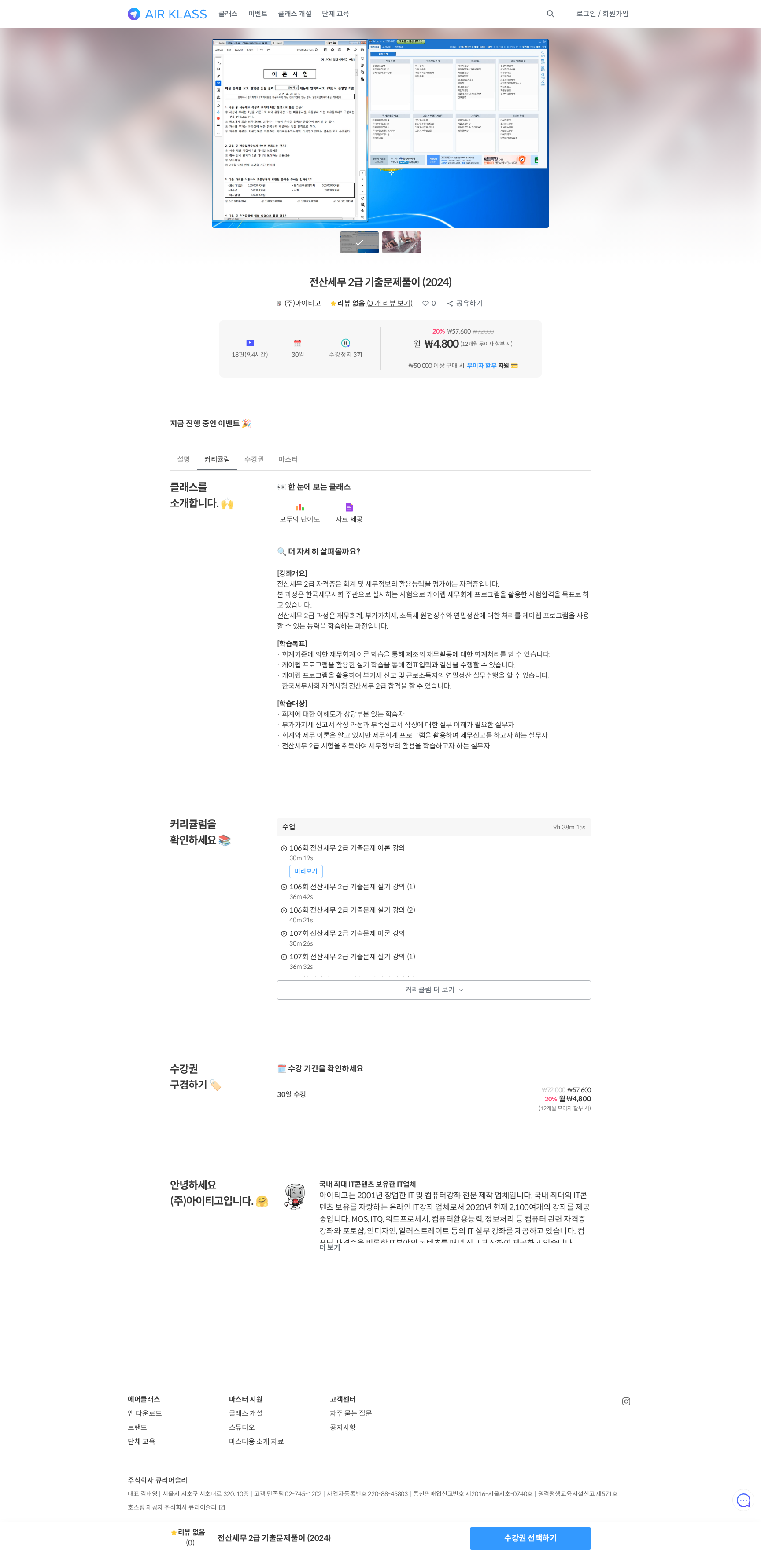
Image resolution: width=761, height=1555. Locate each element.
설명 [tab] (183, 459)
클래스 (228, 13)
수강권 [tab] (254, 459)
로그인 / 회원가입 (602, 13)
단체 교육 (335, 13)
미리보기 (306, 871)
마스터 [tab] (288, 459)
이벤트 (258, 13)
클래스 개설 (294, 13)
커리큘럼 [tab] (217, 459)
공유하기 (469, 303)
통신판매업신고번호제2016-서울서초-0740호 (472, 1494)
